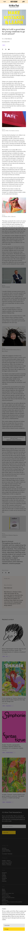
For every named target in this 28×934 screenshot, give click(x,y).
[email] (8, 49)
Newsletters (5, 900)
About (3, 889)
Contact (4, 891)
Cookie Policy (5, 904)
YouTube (4, 876)
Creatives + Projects (7, 861)
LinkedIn (4, 875)
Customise (7, 925)
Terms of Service (6, 896)
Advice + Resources (6, 863)
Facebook (4, 878)
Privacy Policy (5, 894)
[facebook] (2, 49)
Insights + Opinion (6, 860)
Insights (4, 898)
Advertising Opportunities (8, 897)
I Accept (6, 929)
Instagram (4, 872)
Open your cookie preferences (14, 439)
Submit (3, 890)
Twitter (4, 879)
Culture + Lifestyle (6, 864)
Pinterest (4, 881)
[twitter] (5, 49)
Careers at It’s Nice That (8, 893)
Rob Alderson (8, 38)
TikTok (3, 874)
